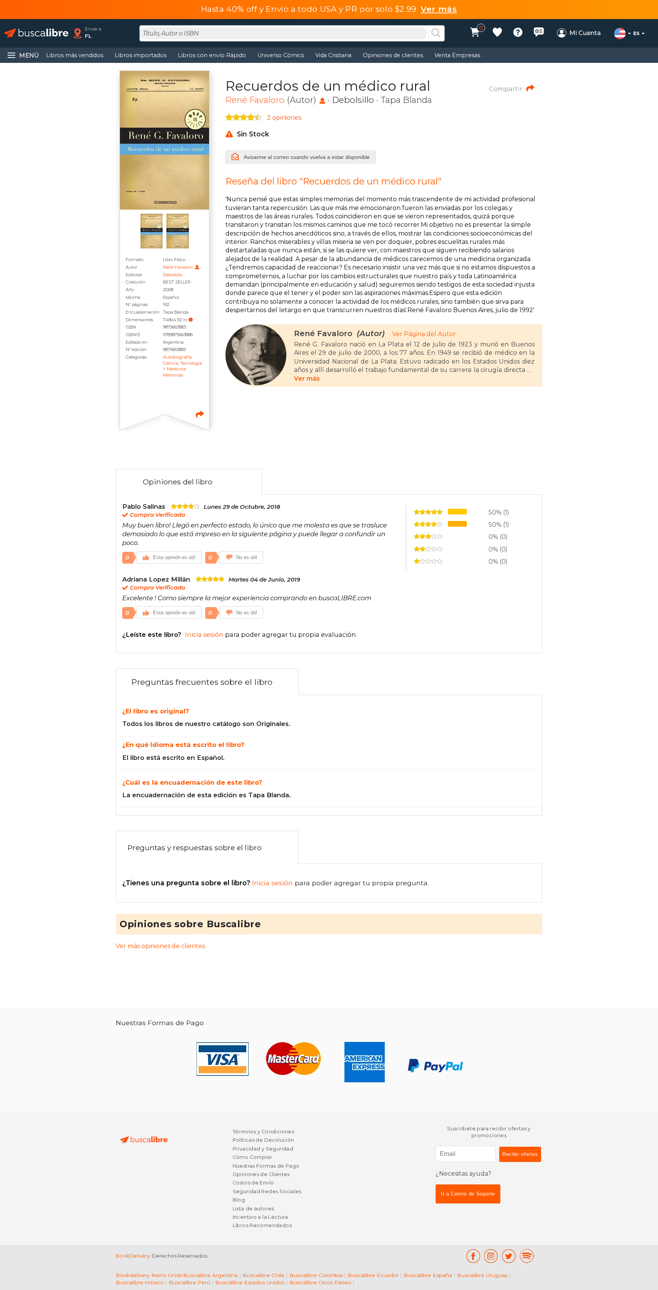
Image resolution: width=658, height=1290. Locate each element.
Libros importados (140, 55)
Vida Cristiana (333, 55)
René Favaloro (178, 267)
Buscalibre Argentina (210, 1275)
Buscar (436, 33)
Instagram (491, 1256)
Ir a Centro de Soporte (468, 1194)
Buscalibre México (140, 1282)
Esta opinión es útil (174, 557)
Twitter (509, 1256)
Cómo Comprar (253, 1157)
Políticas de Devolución (263, 1140)
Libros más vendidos (74, 55)
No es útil (246, 557)
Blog (239, 1200)
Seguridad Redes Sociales (267, 1191)
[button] (190, 319)
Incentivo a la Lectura (260, 1217)
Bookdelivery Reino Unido (149, 1275)
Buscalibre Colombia (316, 1275)
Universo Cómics (280, 55)
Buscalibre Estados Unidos (249, 1282)
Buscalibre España (428, 1275)
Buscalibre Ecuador (373, 1275)
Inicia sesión (208, 883)
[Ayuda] (517, 33)
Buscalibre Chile (263, 1275)
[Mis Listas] (497, 33)
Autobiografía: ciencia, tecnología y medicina (182, 363)
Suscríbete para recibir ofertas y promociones (489, 1132)
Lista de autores (253, 1208)
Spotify (527, 1256)
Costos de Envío (253, 1183)
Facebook (473, 1256)
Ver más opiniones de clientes (160, 946)
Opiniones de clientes (393, 55)
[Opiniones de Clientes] (539, 33)
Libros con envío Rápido (212, 55)
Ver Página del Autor (424, 334)
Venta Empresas (457, 55)
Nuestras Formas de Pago (266, 1166)
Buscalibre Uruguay (482, 1275)
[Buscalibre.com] (36, 33)
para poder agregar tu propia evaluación (239, 634)
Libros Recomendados (262, 1225)
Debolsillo (172, 274)
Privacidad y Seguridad (263, 1149)
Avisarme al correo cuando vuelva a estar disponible (306, 157)
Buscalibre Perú (189, 1282)
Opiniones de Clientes (261, 1174)
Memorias (173, 375)
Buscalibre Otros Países (320, 1282)
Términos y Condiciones (263, 1132)
